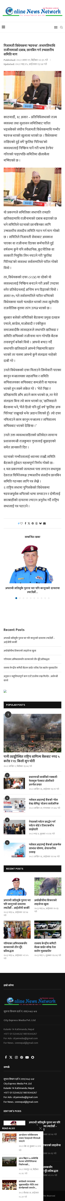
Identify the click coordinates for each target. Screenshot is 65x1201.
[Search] (61, 27)
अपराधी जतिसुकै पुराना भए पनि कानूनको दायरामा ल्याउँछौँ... (32, 590)
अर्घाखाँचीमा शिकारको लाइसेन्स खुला (20, 651)
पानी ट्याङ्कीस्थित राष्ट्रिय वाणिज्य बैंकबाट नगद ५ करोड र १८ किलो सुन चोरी (32, 759)
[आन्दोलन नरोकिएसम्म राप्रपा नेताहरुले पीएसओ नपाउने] (9, 1138)
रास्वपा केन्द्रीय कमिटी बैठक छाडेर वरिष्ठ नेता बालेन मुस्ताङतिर (31, 668)
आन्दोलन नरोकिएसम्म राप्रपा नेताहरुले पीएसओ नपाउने (29, 1138)
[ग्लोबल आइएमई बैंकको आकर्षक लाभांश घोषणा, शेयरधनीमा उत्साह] (14, 850)
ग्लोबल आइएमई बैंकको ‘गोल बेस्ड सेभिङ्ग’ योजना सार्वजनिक (44, 802)
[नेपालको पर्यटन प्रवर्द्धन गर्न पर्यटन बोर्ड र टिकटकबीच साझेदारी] (14, 827)
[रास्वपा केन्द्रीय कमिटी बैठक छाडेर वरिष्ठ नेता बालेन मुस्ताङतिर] (47, 930)
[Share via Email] (44, 523)
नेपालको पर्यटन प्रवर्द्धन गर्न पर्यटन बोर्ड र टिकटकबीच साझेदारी (42, 825)
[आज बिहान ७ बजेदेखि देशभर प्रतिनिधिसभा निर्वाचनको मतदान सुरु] (9, 1161)
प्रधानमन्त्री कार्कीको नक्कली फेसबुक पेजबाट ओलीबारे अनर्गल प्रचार (43, 781)
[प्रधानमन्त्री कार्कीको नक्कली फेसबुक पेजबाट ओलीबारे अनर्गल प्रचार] (14, 782)
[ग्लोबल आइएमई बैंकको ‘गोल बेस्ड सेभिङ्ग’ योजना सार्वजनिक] (14, 805)
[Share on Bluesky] (40, 523)
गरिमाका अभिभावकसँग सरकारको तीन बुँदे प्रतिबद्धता (26, 659)
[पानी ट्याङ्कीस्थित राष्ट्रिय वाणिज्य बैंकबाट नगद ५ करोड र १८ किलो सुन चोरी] (32, 733)
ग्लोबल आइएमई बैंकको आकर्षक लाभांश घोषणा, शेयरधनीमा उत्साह (45, 848)
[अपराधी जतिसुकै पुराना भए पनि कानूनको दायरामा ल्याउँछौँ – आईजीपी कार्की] (32, 564)
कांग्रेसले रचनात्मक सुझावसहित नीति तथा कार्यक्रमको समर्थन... (28, 1185)
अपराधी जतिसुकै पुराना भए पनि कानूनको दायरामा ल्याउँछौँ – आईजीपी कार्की (17, 904)
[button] (7, 572)
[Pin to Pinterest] (33, 523)
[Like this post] (21, 523)
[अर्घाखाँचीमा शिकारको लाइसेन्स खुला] (47, 886)
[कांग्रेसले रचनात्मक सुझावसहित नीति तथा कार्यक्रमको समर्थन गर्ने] (9, 1185)
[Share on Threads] (36, 523)
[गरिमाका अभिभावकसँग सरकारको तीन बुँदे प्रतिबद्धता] (17, 930)
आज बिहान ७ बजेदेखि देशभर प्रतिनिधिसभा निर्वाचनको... (28, 1161)
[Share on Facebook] (25, 523)
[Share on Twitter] (29, 523)
